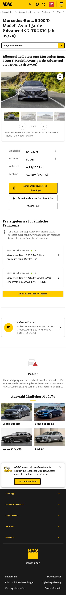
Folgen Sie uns (11, 515)
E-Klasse (46, 12)
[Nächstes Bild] (43, 126)
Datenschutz (54, 576)
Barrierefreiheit (53, 588)
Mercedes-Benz (27, 12)
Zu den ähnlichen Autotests (33, 293)
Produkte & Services (14, 504)
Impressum (11, 576)
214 (59, 12)
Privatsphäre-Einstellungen (19, 582)
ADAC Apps (10, 493)
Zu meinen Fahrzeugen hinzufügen (35, 198)
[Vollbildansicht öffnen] (60, 76)
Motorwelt (10, 537)
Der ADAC (9, 526)
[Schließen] (60, 467)
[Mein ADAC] (37, 4)
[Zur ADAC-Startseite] (7, 4)
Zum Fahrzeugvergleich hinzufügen (35, 188)
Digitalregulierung (51, 582)
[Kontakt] (43, 4)
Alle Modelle (33, 205)
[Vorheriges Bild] (22, 126)
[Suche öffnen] (31, 4)
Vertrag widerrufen (15, 588)
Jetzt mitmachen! (27, 481)
